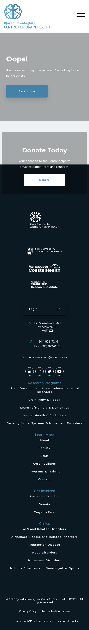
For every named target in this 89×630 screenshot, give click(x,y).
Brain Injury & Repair (44, 399)
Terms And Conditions (56, 611)
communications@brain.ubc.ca (47, 357)
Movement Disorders (44, 560)
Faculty (44, 448)
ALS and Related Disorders (44, 529)
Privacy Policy (28, 611)
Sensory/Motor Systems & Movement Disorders (44, 423)
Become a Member (44, 496)
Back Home (27, 91)
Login (33, 309)
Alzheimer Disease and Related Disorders (44, 536)
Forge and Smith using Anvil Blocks (57, 621)
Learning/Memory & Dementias (44, 407)
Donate (44, 179)
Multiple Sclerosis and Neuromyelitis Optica (44, 568)
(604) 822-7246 (47, 342)
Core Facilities (44, 463)
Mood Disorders (44, 552)
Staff (44, 455)
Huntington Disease (44, 544)
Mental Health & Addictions (44, 415)
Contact (44, 479)
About (44, 440)
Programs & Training (45, 471)
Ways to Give (44, 512)
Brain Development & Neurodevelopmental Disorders (44, 390)
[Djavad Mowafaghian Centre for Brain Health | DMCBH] (27, 16)
